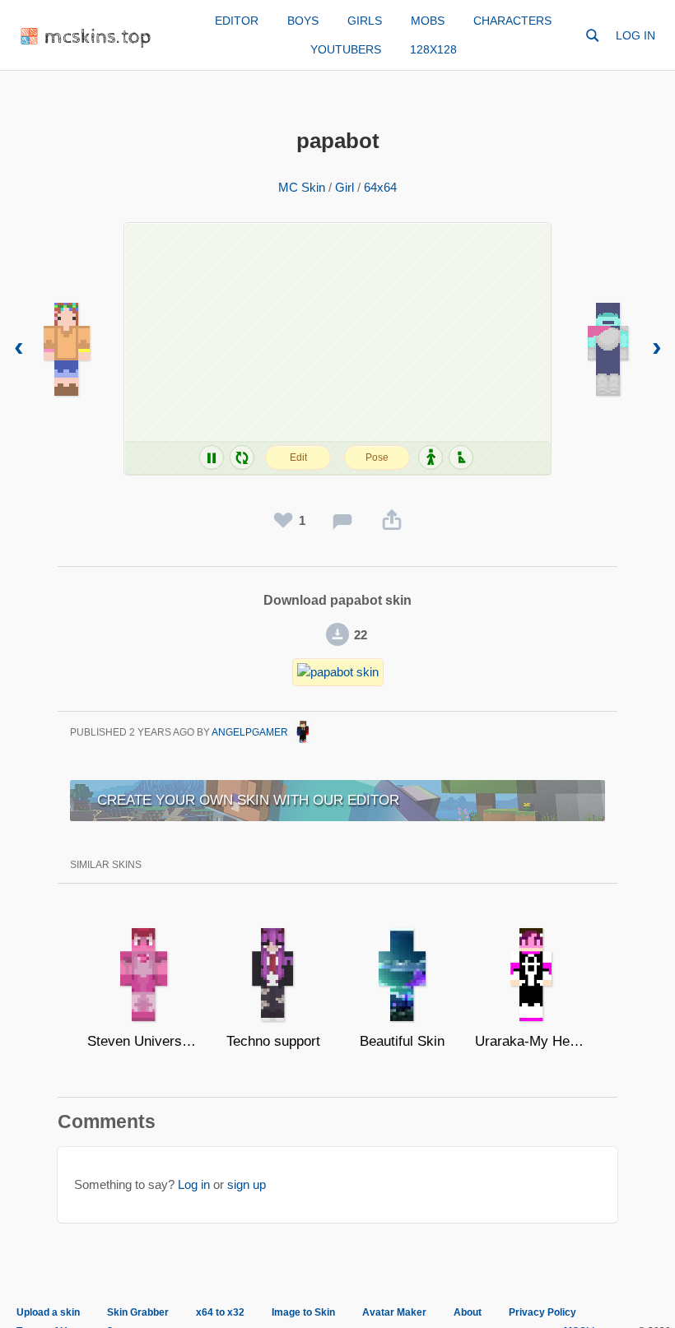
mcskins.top (98, 37)
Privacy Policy (542, 1312)
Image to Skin (303, 1312)
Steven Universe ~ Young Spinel (143, 1041)
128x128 (433, 49)
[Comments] (342, 520)
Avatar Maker (394, 1312)
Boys (303, 20)
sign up (246, 1184)
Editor (236, 20)
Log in (635, 35)
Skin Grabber (138, 1312)
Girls (364, 20)
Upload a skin (48, 1312)
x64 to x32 (220, 1312)
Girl (344, 187)
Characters (512, 20)
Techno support (273, 1041)
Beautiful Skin (402, 1041)
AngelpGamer (251, 732)
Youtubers (345, 49)
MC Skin (301, 187)
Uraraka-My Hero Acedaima (531, 1041)
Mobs (428, 20)
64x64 (380, 187)
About (468, 1312)
